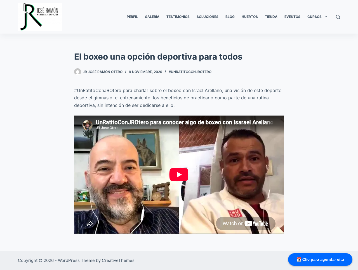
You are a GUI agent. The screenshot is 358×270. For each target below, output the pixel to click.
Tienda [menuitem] (271, 17)
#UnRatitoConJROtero (190, 72)
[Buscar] (338, 17)
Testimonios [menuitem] (178, 17)
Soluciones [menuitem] (207, 17)
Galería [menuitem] (152, 17)
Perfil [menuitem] (132, 17)
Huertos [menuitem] (250, 17)
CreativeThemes (118, 260)
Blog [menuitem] (230, 17)
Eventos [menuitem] (292, 17)
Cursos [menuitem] (314, 17)
